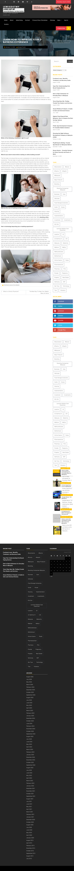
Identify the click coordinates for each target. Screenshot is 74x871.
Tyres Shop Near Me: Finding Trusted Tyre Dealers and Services (62, 102)
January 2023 (30, 754)
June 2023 (29, 741)
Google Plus (62, 330)
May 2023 (29, 744)
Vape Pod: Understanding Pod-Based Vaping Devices (61, 87)
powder (56, 273)
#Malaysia (57, 175)
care (64, 194)
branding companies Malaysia (62, 189)
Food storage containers (61, 203)
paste (67, 260)
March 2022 (29, 780)
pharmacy (57, 269)
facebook (61, 301)
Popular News (61, 28)
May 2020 (29, 832)
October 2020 (30, 822)
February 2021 (30, 814)
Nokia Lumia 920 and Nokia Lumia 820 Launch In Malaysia (66, 521)
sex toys (56, 286)
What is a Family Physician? (11, 291)
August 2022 (29, 767)
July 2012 (29, 858)
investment (57, 220)
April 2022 (29, 778)
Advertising (19, 20)
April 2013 (29, 843)
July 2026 (29, 679)
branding (56, 184)
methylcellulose (58, 251)
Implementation (58, 215)
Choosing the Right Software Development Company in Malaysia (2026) (63, 135)
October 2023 (30, 731)
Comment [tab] (57, 474)
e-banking (10, 97)
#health (64, 171)
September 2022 (30, 765)
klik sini (56, 224)
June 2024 (29, 723)
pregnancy (65, 273)
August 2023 (29, 736)
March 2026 (29, 684)
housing (56, 211)
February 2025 (30, 713)
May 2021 (29, 806)
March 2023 (29, 749)
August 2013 (29, 840)
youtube (60, 320)
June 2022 (29, 773)
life (66, 238)
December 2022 (30, 757)
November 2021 (30, 791)
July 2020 (29, 827)
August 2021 (29, 799)
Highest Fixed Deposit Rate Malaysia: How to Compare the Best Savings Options (63, 118)
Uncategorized (15, 285)
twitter (60, 306)
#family (56, 171)
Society (6, 24)
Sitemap (52, 20)
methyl (64, 247)
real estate (66, 277)
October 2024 (30, 721)
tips (19, 95)
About (11, 20)
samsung (57, 281)
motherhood (57, 256)
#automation (58, 167)
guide (56, 207)
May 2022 (29, 775)
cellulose (56, 198)
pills (64, 269)
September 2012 (30, 853)
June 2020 (29, 830)
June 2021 (29, 804)
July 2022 (29, 770)
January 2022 (30, 786)
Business (56, 194)
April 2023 (29, 747)
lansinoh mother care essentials (63, 229)
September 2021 (30, 796)
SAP (64, 281)
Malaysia (56, 243)
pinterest (61, 311)
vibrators (62, 290)
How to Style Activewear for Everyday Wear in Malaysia (61, 94)
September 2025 (30, 695)
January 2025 (30, 715)
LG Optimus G (58, 238)
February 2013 (30, 845)
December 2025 (30, 689)
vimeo (60, 325)
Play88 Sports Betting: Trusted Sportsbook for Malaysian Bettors (62, 143)
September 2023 (30, 734)
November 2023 (30, 728)
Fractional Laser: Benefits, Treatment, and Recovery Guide (62, 79)
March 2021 (29, 811)
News (58, 20)
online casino (58, 260)
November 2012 (30, 848)
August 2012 (29, 856)
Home (5, 20)
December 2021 (30, 788)
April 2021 (29, 809)
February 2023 (30, 752)
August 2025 (29, 697)
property (56, 277)
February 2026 (30, 687)
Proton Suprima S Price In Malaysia (66, 485)
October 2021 (30, 793)
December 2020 (30, 819)
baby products (58, 179)
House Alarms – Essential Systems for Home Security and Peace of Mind (62, 152)
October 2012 (30, 850)
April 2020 (29, 835)
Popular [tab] (56, 471)
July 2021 (29, 801)
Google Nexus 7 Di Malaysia (66, 497)
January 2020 (30, 837)
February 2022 (30, 783)
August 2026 (29, 676)
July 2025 (29, 700)
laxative (56, 234)
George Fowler (22, 47)
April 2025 (29, 708)
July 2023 (29, 739)
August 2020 (29, 824)
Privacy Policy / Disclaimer (40, 20)
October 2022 (30, 762)
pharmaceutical (58, 264)
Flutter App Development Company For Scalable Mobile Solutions (62, 126)
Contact (27, 20)
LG (63, 234)
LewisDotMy (11, 6)
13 (60, 564)
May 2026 (29, 682)
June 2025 (29, 702)
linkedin (60, 315)
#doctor (67, 167)
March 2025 (29, 710)
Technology (66, 286)
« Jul (51, 576)
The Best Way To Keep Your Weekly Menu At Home (39, 292)
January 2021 (30, 817)
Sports (66, 20)
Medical (56, 247)
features (7, 149)
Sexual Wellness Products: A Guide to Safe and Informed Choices (63, 109)
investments (67, 220)
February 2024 (30, 726)
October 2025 (30, 692)
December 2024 (30, 718)
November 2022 (30, 760)
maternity (65, 243)
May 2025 (29, 705)
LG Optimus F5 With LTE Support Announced (66, 513)
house (63, 207)
